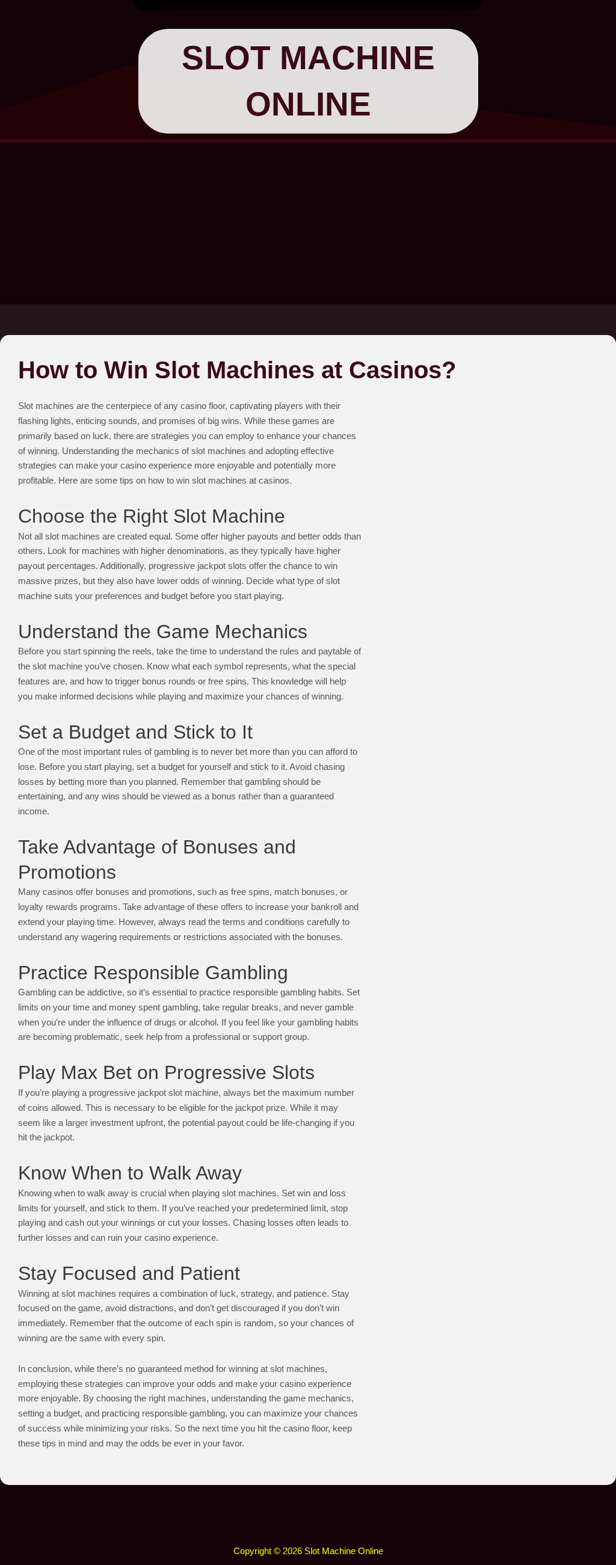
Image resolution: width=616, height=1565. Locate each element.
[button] (308, 1526)
